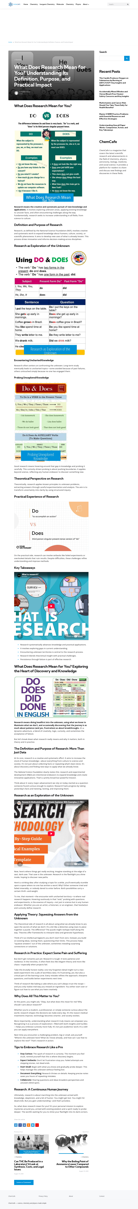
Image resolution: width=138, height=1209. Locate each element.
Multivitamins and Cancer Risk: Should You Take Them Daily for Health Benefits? (113, 105)
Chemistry (34, 4)
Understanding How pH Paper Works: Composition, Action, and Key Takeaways (113, 127)
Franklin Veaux (25, 92)
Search (103, 52)
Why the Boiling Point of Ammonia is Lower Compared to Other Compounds (72, 1164)
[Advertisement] (69, 24)
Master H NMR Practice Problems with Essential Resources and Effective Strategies (113, 116)
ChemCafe (11, 1196)
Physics (78, 4)
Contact (101, 1196)
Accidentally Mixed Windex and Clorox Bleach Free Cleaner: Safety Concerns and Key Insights (114, 93)
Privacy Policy (43, 1196)
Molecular (60, 4)
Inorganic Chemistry (47, 4)
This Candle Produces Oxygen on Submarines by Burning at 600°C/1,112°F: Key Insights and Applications (113, 81)
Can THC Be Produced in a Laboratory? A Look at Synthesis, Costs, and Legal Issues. (29, 1165)
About (85, 4)
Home (26, 4)
